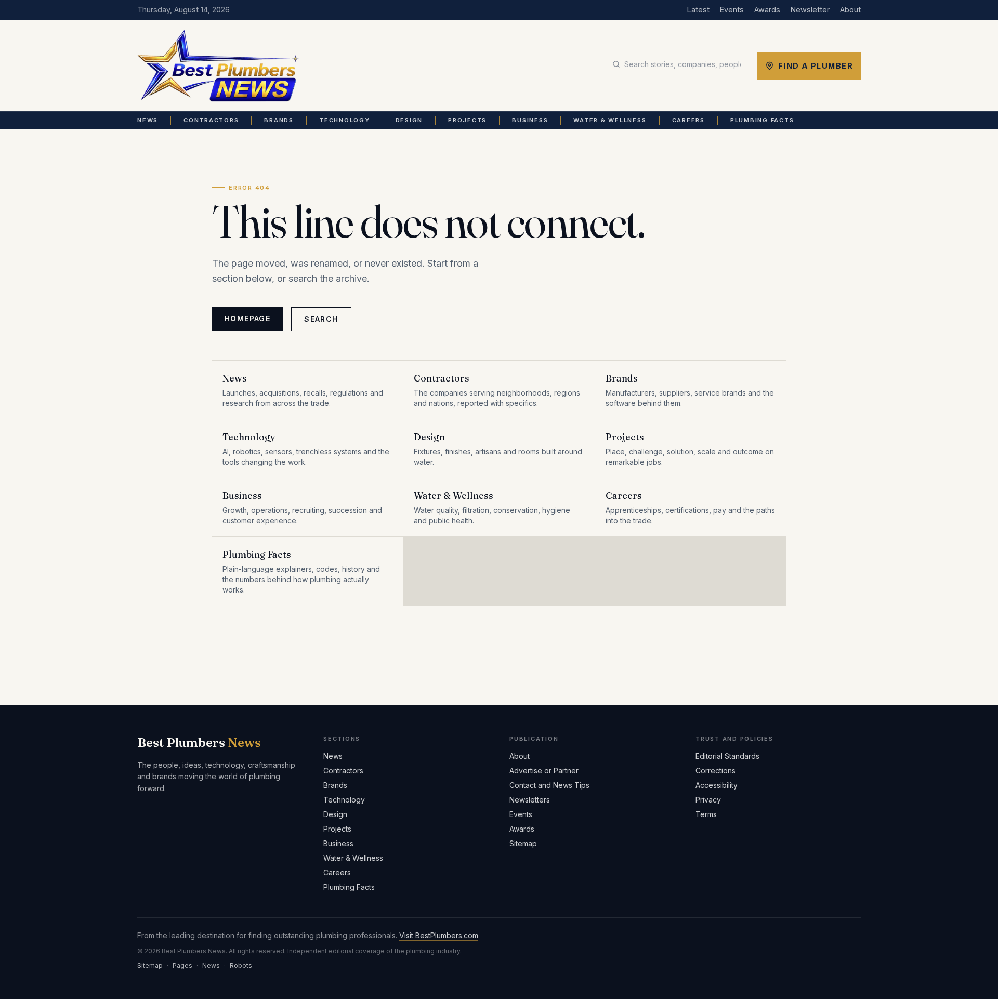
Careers (688, 120)
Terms (706, 814)
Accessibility (716, 785)
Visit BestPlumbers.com (438, 935)
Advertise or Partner (544, 770)
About (850, 9)
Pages (182, 965)
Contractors (211, 120)
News (147, 120)
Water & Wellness (609, 120)
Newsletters (529, 799)
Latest (698, 9)
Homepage (247, 318)
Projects (467, 120)
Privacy (708, 799)
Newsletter (810, 9)
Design (409, 120)
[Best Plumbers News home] (218, 66)
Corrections (715, 770)
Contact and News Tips (549, 785)
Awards (767, 9)
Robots (241, 965)
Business (530, 120)
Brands (279, 120)
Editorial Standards (727, 756)
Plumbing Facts (762, 120)
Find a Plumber (815, 65)
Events (732, 9)
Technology (344, 120)
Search (321, 318)
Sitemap (523, 843)
